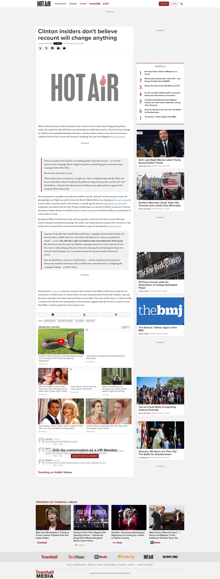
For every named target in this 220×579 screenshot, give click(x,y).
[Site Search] (181, 4)
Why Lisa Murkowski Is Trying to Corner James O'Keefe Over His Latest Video (52, 535)
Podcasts (60, 4)
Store (83, 4)
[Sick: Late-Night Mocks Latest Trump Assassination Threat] (160, 143)
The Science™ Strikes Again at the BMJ (160, 117)
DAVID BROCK (49, 321)
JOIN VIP (164, 4)
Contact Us (131, 565)
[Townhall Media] (45, 574)
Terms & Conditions (110, 565)
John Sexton (45, 44)
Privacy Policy (122, 565)
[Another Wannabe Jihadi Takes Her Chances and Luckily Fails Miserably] (160, 186)
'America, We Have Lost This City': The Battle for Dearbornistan (158, 453)
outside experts (114, 226)
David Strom (143, 333)
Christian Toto (144, 166)
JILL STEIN (79, 321)
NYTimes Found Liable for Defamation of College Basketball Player (158, 285)
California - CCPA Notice (145, 565)
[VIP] (106, 4)
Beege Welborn (144, 209)
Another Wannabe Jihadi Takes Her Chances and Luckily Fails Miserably (159, 204)
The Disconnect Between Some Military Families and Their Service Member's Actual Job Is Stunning (163, 102)
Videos (73, 4)
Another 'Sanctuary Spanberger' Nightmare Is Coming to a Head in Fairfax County (128, 535)
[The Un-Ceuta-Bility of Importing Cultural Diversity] (160, 390)
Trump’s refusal (121, 199)
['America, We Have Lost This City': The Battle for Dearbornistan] (160, 435)
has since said (56, 291)
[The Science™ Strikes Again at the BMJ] (160, 311)
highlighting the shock (114, 203)
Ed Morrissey (144, 457)
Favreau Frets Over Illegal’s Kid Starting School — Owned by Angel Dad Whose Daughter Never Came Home (90, 536)
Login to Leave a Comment (84, 456)
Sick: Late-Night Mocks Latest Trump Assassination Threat (160, 161)
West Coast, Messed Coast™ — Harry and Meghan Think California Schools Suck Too (164, 535)
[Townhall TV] (95, 4)
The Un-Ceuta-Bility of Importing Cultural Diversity (157, 408)
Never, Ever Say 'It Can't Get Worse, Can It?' (162, 86)
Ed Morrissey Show (80, 565)
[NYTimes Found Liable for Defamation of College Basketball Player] (160, 265)
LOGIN (174, 4)
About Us (70, 565)
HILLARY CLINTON (65, 321)
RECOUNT (90, 321)
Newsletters (91, 565)
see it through (118, 136)
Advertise (100, 565)
